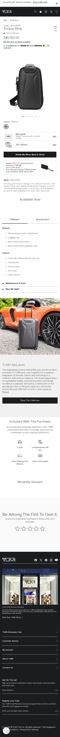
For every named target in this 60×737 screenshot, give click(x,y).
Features (14, 219)
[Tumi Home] (6, 12)
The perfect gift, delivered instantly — (24, 2)
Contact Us (7, 668)
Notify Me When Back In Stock (30, 154)
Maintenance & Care (16, 283)
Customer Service (10, 641)
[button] (23, 116)
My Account (7, 650)
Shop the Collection (30, 400)
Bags (5, 20)
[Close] (56, 3)
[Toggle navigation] (56, 11)
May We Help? (12, 289)
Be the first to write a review (17, 42)
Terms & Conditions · (10, 730)
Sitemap (35, 730)
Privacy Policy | (25, 730)
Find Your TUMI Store (11, 617)
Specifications (43, 219)
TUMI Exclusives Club (11, 632)
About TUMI (7, 659)
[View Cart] (51, 11)
